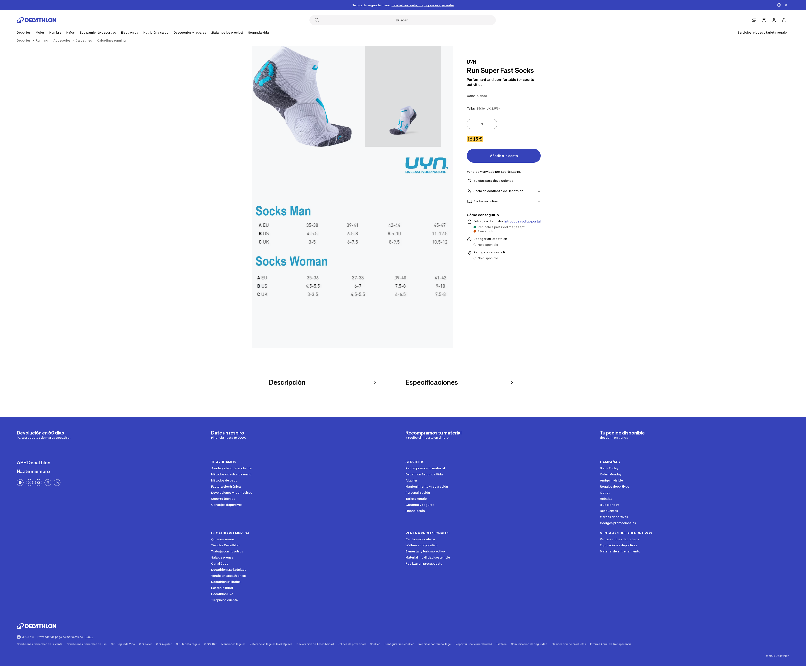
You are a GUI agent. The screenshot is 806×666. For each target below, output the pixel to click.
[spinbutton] (482, 124)
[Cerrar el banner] (785, 5)
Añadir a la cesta (504, 156)
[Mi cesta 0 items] (784, 20)
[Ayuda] (764, 20)
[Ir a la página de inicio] (36, 20)
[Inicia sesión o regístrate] (774, 20)
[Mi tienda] (754, 20)
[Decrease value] (472, 124)
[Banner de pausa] (779, 5)
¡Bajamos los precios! (227, 32)
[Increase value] (492, 124)
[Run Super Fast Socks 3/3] (352, 247)
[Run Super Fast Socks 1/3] (403, 96)
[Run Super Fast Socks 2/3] (302, 96)
